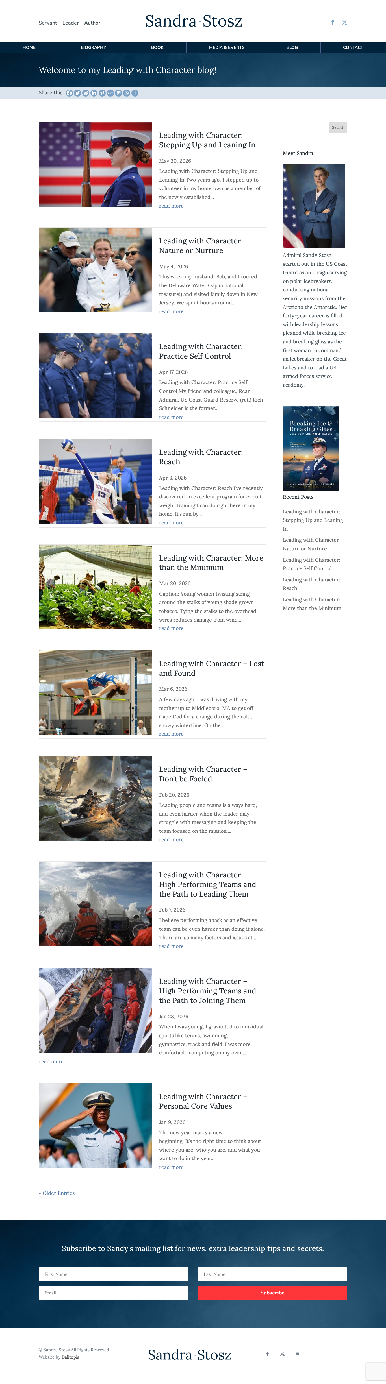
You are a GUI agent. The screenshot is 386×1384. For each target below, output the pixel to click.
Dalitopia (70, 1357)
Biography (93, 47)
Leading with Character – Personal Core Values (203, 1101)
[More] (134, 93)
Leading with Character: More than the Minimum (211, 562)
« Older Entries (57, 1193)
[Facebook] (69, 93)
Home (29, 47)
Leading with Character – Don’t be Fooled (203, 773)
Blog (292, 47)
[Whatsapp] (126, 93)
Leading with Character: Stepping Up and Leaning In (207, 139)
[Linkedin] (93, 93)
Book (157, 47)
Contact (353, 47)
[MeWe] (110, 93)
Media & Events (226, 47)
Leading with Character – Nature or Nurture (203, 245)
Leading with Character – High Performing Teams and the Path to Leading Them (207, 884)
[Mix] (118, 93)
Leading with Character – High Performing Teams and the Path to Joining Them (207, 991)
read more (171, 205)
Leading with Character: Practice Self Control (201, 351)
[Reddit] (85, 93)
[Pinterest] (102, 93)
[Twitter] (77, 93)
